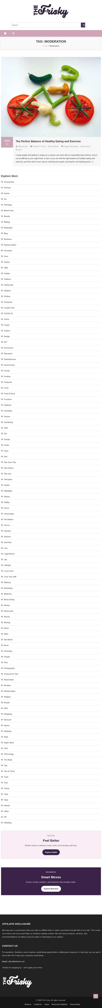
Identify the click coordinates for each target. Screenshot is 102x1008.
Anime (6, 193)
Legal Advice (9, 554)
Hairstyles (8, 479)
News (6, 645)
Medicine (8, 594)
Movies (7, 617)
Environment (9, 365)
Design (7, 336)
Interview (8, 542)
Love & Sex (9, 571)
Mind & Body (53, 146)
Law (5, 548)
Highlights (8, 491)
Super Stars (9, 742)
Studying (7, 731)
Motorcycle (8, 611)
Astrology (8, 205)
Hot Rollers (8, 519)
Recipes (7, 685)
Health (6, 485)
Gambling (8, 411)
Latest (46, 1004)
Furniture (8, 399)
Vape (6, 800)
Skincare (7, 720)
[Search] (83, 25)
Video (6, 811)
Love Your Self (10, 577)
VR (5, 817)
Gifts (6, 428)
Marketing (8, 588)
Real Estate (9, 680)
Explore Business (51, 889)
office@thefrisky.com (16, 961)
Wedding (7, 823)
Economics (8, 348)
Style (6, 737)
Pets (6, 662)
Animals (7, 188)
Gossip (7, 439)
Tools (6, 777)
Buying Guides (10, 245)
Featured (8, 382)
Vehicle (7, 805)
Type (6, 794)
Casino (7, 262)
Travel (6, 788)
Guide (6, 445)
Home (6, 508)
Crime (6, 319)
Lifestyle (7, 565)
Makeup (7, 582)
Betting (7, 222)
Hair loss (7, 474)
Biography (8, 228)
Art (5, 199)
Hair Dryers (9, 468)
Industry (7, 531)
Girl (5, 434)
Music (6, 628)
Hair (5, 456)
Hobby (6, 502)
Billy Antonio (23, 146)
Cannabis (8, 250)
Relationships (9, 691)
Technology (9, 754)
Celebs (7, 273)
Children (7, 279)
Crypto (7, 325)
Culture (7, 331)
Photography (9, 668)
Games (7, 416)
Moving (7, 622)
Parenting (8, 651)
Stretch (19, 150)
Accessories (9, 182)
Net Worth (8, 640)
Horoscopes (9, 514)
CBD (6, 268)
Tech (6, 748)
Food (43, 146)
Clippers (7, 291)
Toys (6, 783)
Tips (5, 765)
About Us (28, 1004)
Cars (6, 256)
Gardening (8, 422)
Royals (7, 702)
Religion (7, 697)
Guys (6, 451)
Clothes (7, 296)
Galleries (7, 405)
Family (7, 371)
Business (8, 239)
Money (7, 605)
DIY (5, 342)
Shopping (8, 714)
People (7, 657)
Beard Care (9, 210)
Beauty (7, 216)
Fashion (7, 376)
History (7, 496)
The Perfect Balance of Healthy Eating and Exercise (49, 141)
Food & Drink (9, 394)
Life (5, 559)
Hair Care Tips (10, 462)
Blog (6, 233)
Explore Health (51, 852)
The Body (8, 760)
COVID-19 (8, 313)
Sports (6, 725)
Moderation (85, 146)
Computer (8, 302)
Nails (6, 634)
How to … (8, 525)
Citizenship (8, 285)
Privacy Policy (75, 1004)
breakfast (74, 146)
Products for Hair (11, 674)
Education (8, 353)
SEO (6, 708)
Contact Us (38, 1004)
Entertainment (10, 359)
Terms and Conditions (59, 1004)
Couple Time (9, 308)
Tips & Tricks (9, 771)
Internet (7, 537)
